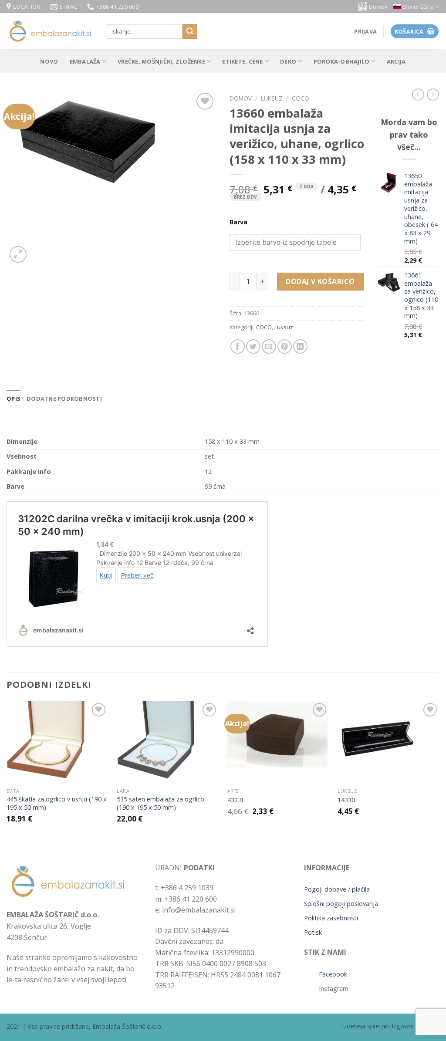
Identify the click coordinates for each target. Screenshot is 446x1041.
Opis (13, 398)
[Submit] (189, 31)
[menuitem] (416, 6)
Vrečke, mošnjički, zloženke (161, 61)
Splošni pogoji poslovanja (341, 903)
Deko (288, 61)
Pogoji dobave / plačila (337, 889)
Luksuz (272, 98)
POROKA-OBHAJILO (342, 61)
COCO (300, 98)
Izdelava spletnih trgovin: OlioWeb (390, 1026)
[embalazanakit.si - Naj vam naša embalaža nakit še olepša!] (50, 31)
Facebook (333, 974)
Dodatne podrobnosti (64, 398)
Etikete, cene (242, 61)
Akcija (396, 61)
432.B (235, 800)
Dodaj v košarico (320, 281)
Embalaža (85, 61)
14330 (346, 800)
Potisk (313, 932)
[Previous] (7, 774)
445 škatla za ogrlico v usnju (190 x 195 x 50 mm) (57, 803)
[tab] (13, 398)
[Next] (439, 774)
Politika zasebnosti (331, 918)
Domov (378, 6)
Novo (49, 61)
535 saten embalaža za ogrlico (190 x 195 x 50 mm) (160, 803)
